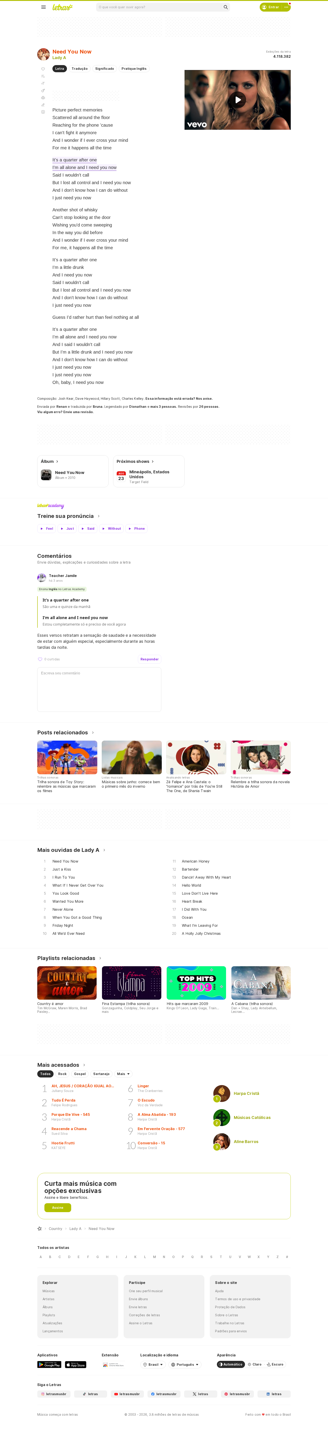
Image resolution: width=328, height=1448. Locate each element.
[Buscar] (225, 7)
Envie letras (138, 1307)
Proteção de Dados (230, 1307)
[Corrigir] (43, 105)
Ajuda (219, 1291)
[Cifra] (43, 90)
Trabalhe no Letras (229, 1323)
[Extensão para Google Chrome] (113, 1364)
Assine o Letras (140, 1323)
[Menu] (43, 7)
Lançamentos (53, 1331)
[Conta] (286, 7)
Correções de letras (144, 1315)
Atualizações (52, 1323)
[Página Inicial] (39, 1228)
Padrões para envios (231, 1331)
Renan (61, 406)
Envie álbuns (138, 1299)
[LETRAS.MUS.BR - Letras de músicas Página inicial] (62, 7)
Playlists (49, 1315)
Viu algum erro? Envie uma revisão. (65, 412)
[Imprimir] (43, 98)
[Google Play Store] (49, 1364)
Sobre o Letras (226, 1315)
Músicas (49, 1291)
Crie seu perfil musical (146, 1291)
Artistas (48, 1299)
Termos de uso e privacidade (237, 1299)
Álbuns (48, 1307)
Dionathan (137, 406)
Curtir (40, 659)
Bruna (98, 406)
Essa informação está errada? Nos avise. (179, 398)
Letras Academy (164, 506)
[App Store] (75, 1364)
